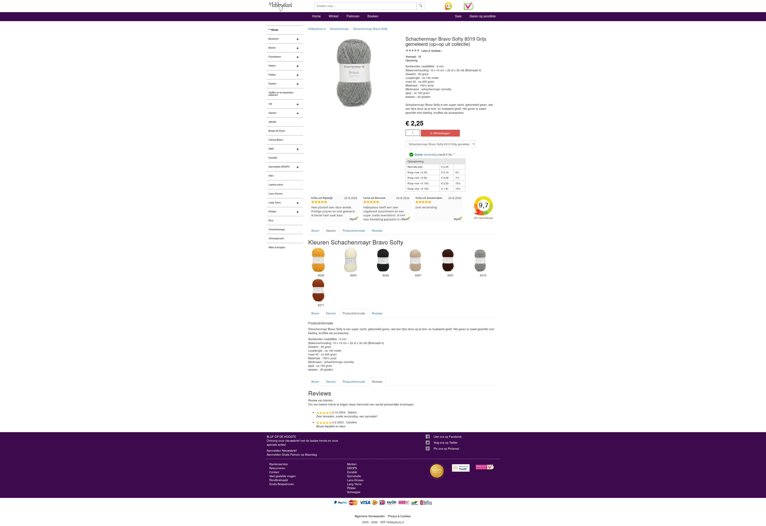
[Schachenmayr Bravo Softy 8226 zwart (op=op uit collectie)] (383, 260)
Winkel (334, 16)
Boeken (372, 16)
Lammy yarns (275, 184)
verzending (426, 154)
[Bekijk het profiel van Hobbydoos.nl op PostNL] (461, 468)
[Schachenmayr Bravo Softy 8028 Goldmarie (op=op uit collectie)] (318, 260)
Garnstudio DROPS (279, 166)
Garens (272, 113)
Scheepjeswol (276, 238)
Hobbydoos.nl (317, 29)
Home (316, 16)
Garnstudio (354, 476)
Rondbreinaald (278, 480)
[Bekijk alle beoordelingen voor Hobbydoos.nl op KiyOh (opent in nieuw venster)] (451, 6)
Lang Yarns (274, 202)
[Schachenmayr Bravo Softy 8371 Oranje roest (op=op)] (318, 290)
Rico (270, 220)
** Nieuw (273, 29)
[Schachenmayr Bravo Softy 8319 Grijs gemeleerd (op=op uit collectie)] (480, 260)
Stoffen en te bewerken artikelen (280, 93)
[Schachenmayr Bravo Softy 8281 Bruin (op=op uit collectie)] (448, 260)
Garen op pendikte (483, 16)
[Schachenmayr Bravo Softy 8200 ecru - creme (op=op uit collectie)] (350, 260)
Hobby (272, 74)
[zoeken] (420, 6)
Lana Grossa (275, 193)
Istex (270, 175)
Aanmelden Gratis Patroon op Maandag (292, 454)
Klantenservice (278, 464)
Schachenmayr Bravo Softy (370, 29)
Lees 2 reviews (430, 51)
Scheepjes (353, 492)
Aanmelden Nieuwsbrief (282, 450)
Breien (272, 47)
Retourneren (277, 468)
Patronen (352, 16)
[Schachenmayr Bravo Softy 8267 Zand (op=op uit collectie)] (415, 260)
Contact (274, 472)
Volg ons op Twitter (446, 443)
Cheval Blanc (275, 139)
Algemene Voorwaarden (370, 516)
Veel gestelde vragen (282, 476)
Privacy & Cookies (399, 516)
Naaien (272, 83)
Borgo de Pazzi (276, 131)
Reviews (377, 231)
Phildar (272, 211)
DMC (271, 148)
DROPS (352, 468)
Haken (272, 65)
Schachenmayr (276, 229)
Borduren (273, 38)
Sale (458, 16)
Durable (272, 157)
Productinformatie (354, 231)
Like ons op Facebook (448, 437)
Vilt (270, 104)
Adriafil (272, 122)
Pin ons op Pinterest (446, 448)
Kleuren (331, 231)
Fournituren (274, 56)
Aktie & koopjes (276, 247)
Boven (315, 231)
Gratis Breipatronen (281, 484)
